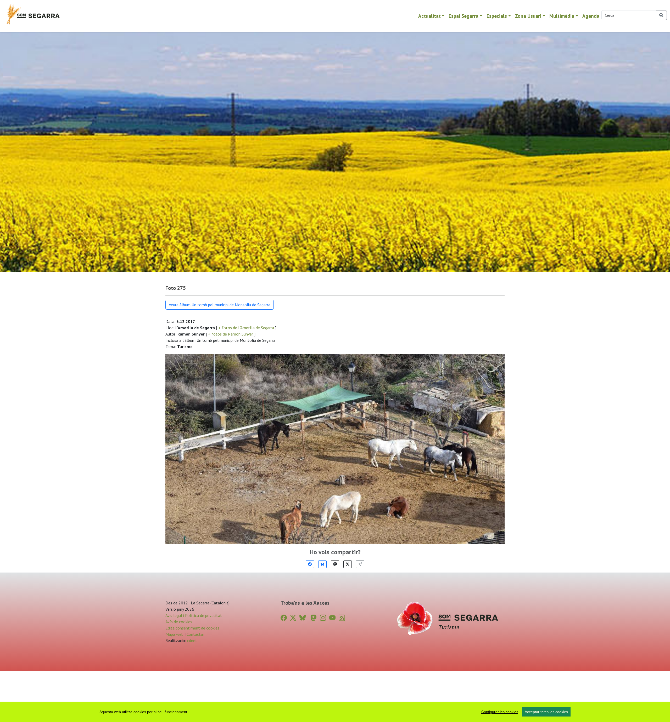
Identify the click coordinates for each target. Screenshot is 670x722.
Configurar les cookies (499, 712)
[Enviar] (360, 564)
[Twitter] (347, 564)
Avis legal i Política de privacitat (193, 615)
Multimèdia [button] (561, 16)
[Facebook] (310, 564)
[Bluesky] (322, 564)
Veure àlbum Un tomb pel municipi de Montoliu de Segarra (219, 304)
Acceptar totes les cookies (546, 712)
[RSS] (342, 618)
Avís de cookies (178, 621)
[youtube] (332, 618)
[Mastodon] (335, 564)
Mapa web (174, 634)
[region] (335, 712)
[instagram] (323, 618)
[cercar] (661, 15)
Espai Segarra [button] (463, 16)
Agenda (590, 16)
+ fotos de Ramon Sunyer (230, 334)
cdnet (191, 640)
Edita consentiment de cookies (192, 628)
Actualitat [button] (429, 16)
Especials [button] (497, 16)
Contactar (195, 634)
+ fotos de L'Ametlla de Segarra (246, 327)
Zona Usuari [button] (528, 16)
